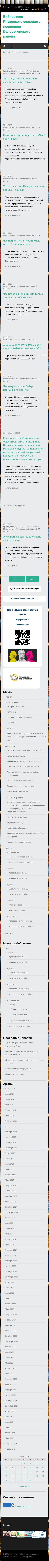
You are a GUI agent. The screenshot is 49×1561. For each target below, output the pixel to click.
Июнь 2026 (9, 1099)
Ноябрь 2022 (10, 1330)
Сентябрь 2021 (11, 1406)
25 (43, 1476)
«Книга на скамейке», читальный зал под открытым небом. (22, 1053)
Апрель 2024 (10, 1239)
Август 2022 (10, 1347)
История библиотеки (16, 706)
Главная (8, 697)
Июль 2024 (9, 1223)
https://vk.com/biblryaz (42, 9)
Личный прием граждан (17, 817)
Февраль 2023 (11, 1314)
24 (37, 1476)
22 (24, 1476)
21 (18, 1476)
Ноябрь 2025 (10, 1137)
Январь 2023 (10, 1320)
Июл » (27, 1486)
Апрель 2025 (10, 1174)
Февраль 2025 (11, 1185)
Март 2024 (9, 1244)
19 (6, 1476)
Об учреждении (11, 702)
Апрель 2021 (10, 1433)
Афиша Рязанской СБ (19, 339)
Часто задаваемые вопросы (19, 842)
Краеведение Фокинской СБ (27, 71)
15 (24, 1472)
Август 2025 (10, 1153)
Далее (32, 579)
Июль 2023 (9, 1287)
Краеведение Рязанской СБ (27, 526)
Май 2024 (9, 1234)
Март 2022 (9, 1373)
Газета (10, 900)
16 (30, 1472)
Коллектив (11, 712)
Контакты (9, 933)
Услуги (10, 728)
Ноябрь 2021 (10, 1395)
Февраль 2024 (11, 1250)
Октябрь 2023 (11, 1271)
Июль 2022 (9, 1352)
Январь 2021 (10, 1449)
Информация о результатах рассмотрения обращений (25, 835)
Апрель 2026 (10, 1110)
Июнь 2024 (9, 1228)
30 (30, 1480)
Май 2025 (9, 1169)
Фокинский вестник (17, 910)
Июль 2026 (9, 1094)
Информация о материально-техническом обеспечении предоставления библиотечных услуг (26, 736)
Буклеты (10, 884)
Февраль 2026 (11, 1121)
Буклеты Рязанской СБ (18, 889)
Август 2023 (10, 1282)
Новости (7, 130)
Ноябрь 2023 (10, 1266)
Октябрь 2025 (11, 1142)
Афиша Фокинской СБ (18, 878)
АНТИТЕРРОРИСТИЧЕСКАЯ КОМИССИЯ (24, 750)
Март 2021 (9, 1438)
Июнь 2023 (9, 1293)
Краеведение (8, 71)
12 (6, 1472)
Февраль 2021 (11, 1443)
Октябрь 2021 (11, 1400)
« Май (21, 1486)
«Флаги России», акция (14, 1074)
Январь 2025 (10, 1191)
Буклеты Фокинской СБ (19, 894)
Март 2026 (9, 1115)
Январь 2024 (10, 1255)
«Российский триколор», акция (18, 1068)
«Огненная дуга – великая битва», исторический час (19, 1044)
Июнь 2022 (9, 1357)
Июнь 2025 (9, 1164)
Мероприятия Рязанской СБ (28, 127)
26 (6, 1480)
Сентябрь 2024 (11, 1212)
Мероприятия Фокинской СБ (28, 73)
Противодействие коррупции (19, 717)
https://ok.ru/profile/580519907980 (38, 9)
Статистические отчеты (17, 791)
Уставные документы (16, 756)
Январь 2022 (10, 1384)
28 (18, 1480)
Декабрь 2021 (11, 1390)
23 (30, 1476)
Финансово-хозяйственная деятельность (24, 761)
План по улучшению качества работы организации (23, 773)
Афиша (6, 339)
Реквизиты (11, 722)
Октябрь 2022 (11, 1336)
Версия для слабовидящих (26, 588)
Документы (10, 746)
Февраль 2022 (11, 1379)
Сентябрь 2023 (11, 1277)
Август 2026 (10, 1088)
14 (18, 1472)
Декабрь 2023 (11, 1260)
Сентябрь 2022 (11, 1341)
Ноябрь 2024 (10, 1201)
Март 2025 (9, 1180)
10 (37, 1468)
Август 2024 (10, 1217)
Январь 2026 (10, 1126)
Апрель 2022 (10, 1368)
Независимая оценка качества (20, 780)
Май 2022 (9, 1363)
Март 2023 (9, 1309)
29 (24, 1480)
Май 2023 (9, 1298)
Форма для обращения (17, 822)
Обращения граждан (14, 798)
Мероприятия (9, 73)
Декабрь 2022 (11, 1325)
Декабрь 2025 (11, 1131)
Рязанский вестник (17, 905)
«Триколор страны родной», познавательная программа (24, 1061)
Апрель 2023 (10, 1303)
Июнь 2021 (9, 1422)
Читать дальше (11, 107)
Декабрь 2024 (11, 1196)
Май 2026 (9, 1104)
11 (43, 1468)
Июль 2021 (9, 1416)
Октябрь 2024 (11, 1207)
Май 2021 (9, 1427)
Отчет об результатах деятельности (23, 766)
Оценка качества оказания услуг (21, 786)
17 (37, 1472)
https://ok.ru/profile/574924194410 (45, 9)
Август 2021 (10, 1411)
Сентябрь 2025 (11, 1148)
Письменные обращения (17, 828)
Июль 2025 (9, 1158)
